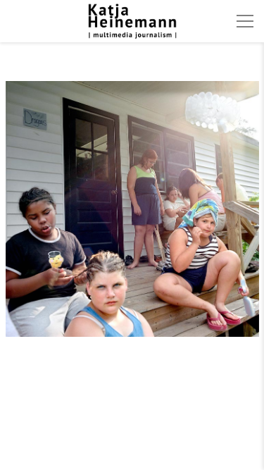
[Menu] (245, 21)
